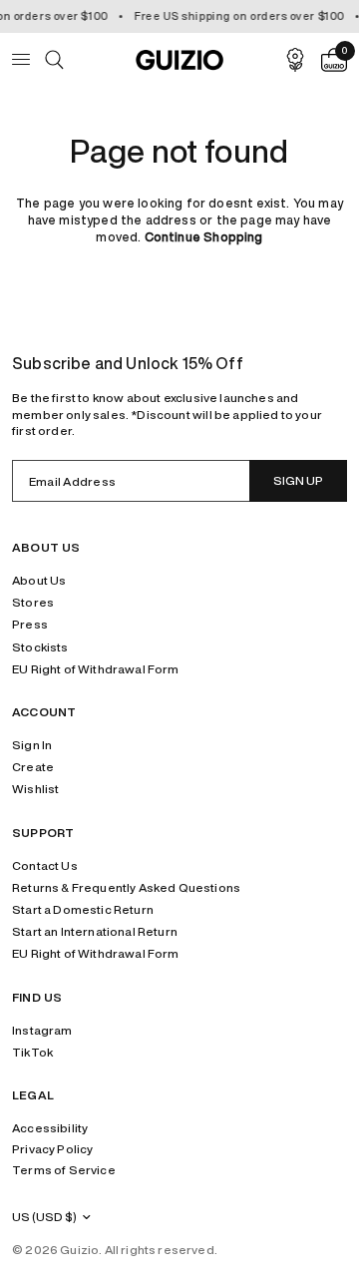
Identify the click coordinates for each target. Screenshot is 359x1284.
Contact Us (45, 865)
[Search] (54, 60)
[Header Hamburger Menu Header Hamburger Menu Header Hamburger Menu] (28, 60)
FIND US (37, 998)
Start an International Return (95, 931)
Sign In (32, 744)
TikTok (32, 1052)
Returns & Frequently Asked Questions (126, 887)
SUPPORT (43, 833)
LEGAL (33, 1095)
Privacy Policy (52, 1148)
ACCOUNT (44, 712)
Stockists (40, 647)
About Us (39, 580)
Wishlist (35, 788)
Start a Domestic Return (83, 909)
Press (30, 624)
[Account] (295, 60)
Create (33, 766)
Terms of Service (64, 1169)
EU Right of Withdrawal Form (96, 668)
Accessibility (50, 1127)
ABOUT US (46, 548)
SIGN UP (298, 480)
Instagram (42, 1030)
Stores (33, 602)
